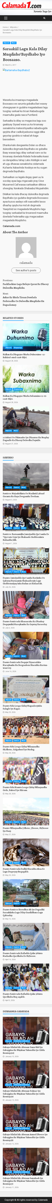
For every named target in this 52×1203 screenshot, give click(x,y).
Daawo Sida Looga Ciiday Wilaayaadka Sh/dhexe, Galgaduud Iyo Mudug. (26, 730)
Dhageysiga (18, 347)
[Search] (44, 18)
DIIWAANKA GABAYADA (21, 1041)
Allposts (6, 43)
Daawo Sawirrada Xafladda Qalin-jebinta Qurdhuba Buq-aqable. (26, 977)
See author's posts (26, 270)
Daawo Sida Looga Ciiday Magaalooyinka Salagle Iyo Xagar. (26, 689)
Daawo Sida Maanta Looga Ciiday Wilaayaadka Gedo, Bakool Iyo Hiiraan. (26, 771)
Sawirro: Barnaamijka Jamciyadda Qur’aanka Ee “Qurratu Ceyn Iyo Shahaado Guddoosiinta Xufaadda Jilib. (26, 517)
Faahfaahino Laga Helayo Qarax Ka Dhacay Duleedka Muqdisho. (26, 284)
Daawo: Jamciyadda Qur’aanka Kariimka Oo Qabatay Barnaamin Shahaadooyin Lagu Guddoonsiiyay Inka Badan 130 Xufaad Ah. (26, 561)
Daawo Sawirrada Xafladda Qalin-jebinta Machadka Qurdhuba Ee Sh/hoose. (26, 937)
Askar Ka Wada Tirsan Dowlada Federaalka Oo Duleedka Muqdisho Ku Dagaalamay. (23, 299)
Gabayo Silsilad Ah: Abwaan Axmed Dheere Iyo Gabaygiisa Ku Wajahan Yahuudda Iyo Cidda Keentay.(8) (26, 1118)
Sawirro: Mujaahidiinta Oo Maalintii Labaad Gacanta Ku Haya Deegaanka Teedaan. (26, 477)
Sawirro (16, 487)
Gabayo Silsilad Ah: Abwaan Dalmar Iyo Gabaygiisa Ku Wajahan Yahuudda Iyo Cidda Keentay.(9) (26, 1074)
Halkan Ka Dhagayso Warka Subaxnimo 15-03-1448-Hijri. (26, 379)
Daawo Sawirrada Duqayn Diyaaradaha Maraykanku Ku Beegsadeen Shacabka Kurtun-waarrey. (26, 646)
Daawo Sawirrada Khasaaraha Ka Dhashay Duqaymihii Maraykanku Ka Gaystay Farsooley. (26, 605)
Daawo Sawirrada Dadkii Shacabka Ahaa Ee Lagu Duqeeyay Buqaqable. (26, 852)
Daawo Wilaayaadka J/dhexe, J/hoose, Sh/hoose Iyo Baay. (26, 811)
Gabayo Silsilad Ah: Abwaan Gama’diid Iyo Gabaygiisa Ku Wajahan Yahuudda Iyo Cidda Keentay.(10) (26, 1030)
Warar (14, 43)
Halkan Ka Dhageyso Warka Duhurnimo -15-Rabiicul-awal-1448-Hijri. (26, 337)
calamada (26, 262)
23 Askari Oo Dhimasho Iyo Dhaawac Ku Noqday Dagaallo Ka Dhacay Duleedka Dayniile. (26, 420)
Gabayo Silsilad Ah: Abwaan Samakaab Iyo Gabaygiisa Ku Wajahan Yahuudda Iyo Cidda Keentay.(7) (26, 1161)
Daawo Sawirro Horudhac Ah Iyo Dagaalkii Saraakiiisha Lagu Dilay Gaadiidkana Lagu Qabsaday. (26, 893)
